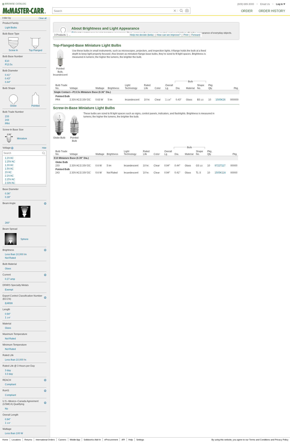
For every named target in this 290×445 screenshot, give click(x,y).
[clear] (175, 10)
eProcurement (111, 439)
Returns (28, 439)
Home (5, 439)
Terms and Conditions (259, 439)
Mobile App (75, 439)
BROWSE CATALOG (15, 4)
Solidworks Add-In (92, 439)
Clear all (42, 18)
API (123, 439)
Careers (62, 439)
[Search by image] (187, 11)
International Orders (45, 439)
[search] (44, 153)
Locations (16, 439)
